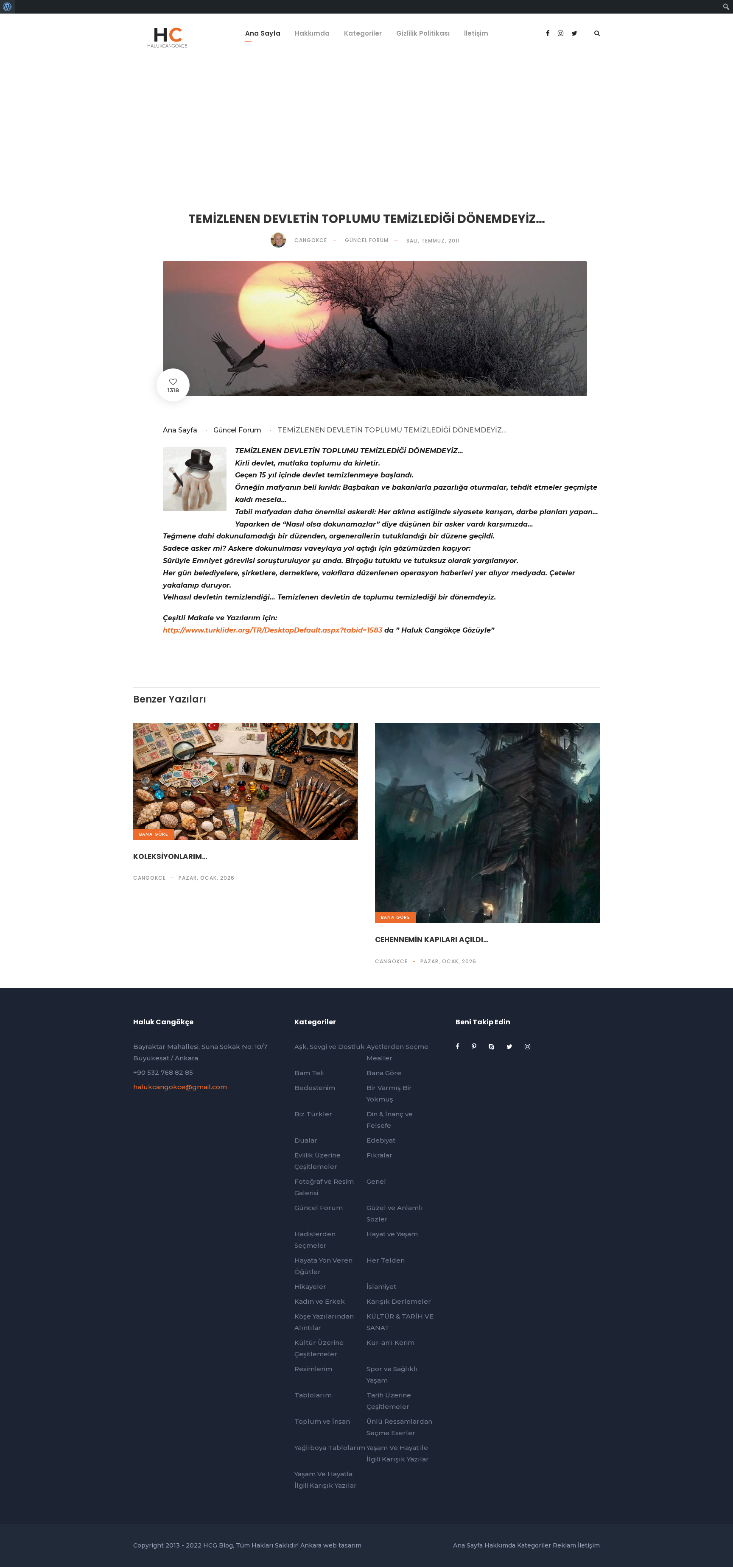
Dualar (305, 1140)
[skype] (492, 1047)
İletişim (476, 33)
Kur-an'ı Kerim (390, 1342)
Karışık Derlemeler (398, 1301)
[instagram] (527, 1047)
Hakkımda (312, 33)
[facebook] (548, 33)
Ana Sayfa (262, 33)
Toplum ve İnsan (322, 1421)
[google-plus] (561, 33)
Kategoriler (363, 33)
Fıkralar (379, 1155)
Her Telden (385, 1260)
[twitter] (510, 1047)
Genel (376, 1181)
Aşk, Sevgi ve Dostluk (329, 1047)
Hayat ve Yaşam (392, 1234)
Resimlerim (313, 1369)
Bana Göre (153, 834)
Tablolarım (313, 1395)
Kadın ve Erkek (319, 1301)
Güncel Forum (367, 240)
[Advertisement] (366, 123)
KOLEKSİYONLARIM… (170, 856)
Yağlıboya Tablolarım (329, 1448)
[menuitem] (7, 7)
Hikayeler (310, 1287)
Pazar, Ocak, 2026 (207, 877)
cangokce (149, 877)
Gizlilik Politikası (423, 33)
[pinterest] (475, 1047)
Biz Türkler (313, 1114)
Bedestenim (314, 1088)
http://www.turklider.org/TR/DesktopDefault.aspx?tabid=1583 (272, 630)
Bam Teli (309, 1073)
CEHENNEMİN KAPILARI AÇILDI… (432, 939)
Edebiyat (380, 1140)
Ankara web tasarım (330, 1545)
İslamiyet (381, 1287)
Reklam (564, 1545)
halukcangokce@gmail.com (180, 1087)
